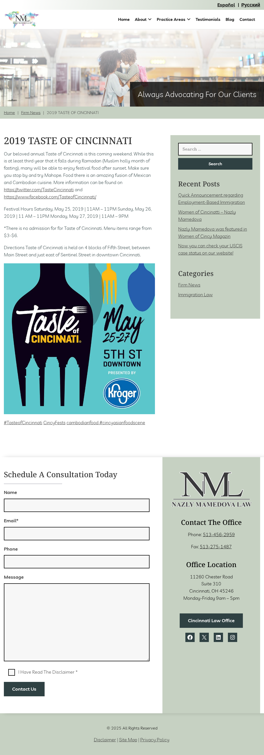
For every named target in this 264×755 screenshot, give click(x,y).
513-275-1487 (216, 547)
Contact (247, 19)
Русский (250, 5)
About (140, 19)
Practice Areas (171, 19)
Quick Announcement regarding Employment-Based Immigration (211, 198)
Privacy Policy (154, 740)
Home (124, 19)
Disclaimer (105, 740)
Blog (230, 19)
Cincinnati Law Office (211, 620)
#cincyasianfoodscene (122, 423)
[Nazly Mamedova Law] (22, 20)
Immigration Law (195, 295)
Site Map (128, 740)
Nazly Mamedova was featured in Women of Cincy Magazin (212, 232)
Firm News (30, 112)
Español (226, 5)
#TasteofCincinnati (23, 423)
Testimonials (208, 19)
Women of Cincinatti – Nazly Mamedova (207, 215)
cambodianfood (83, 423)
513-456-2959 (219, 534)
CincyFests (54, 423)
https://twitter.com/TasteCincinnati (39, 190)
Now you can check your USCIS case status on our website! (210, 249)
